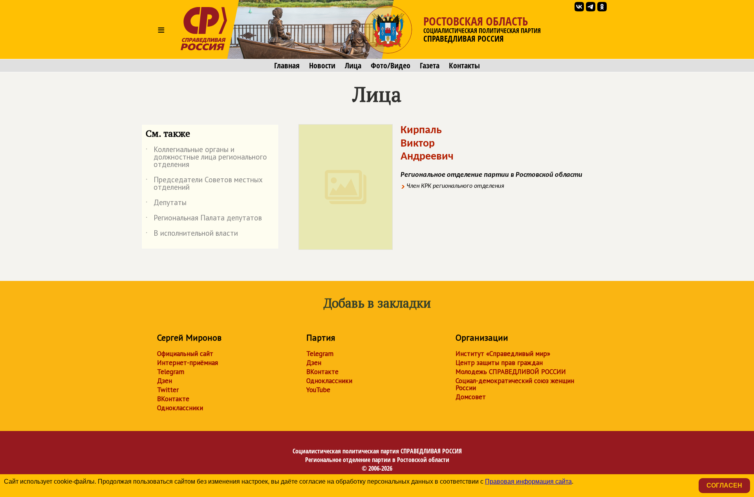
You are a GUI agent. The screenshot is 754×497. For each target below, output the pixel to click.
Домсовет (471, 396)
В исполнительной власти (192, 234)
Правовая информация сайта (528, 481)
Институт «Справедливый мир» (503, 353)
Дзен (164, 380)
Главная (287, 65)
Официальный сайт (185, 353)
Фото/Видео (390, 65)
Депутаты (166, 204)
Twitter (168, 389)
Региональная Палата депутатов (204, 219)
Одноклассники (180, 407)
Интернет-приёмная (187, 362)
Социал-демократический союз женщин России (515, 384)
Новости (322, 65)
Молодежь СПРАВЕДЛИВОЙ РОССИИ (511, 371)
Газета (429, 65)
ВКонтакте (173, 398)
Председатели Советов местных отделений (204, 184)
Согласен (724, 485)
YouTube (318, 389)
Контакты (464, 65)
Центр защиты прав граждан (499, 362)
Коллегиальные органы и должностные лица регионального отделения (206, 157)
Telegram (170, 371)
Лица (353, 65)
